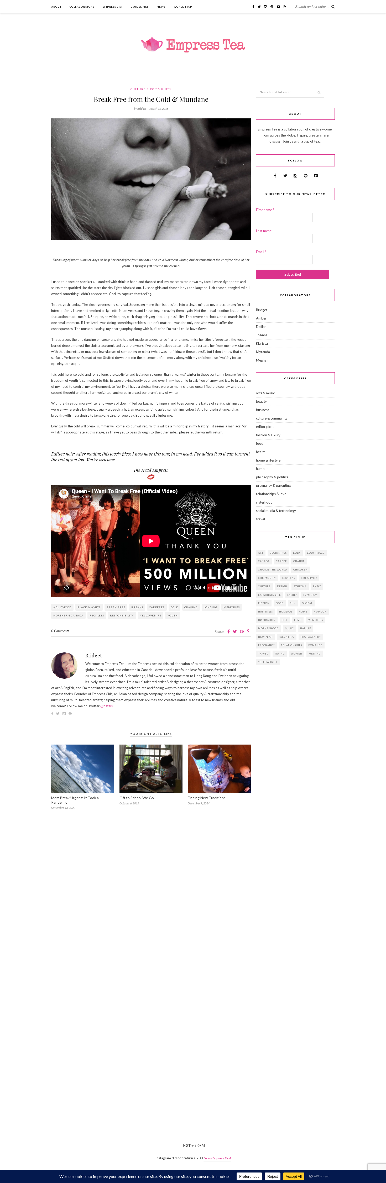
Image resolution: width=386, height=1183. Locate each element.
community (267, 578)
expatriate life (269, 594)
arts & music (265, 393)
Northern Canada (68, 615)
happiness (265, 611)
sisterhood (264, 502)
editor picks (265, 427)
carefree (157, 607)
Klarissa (262, 343)
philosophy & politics (272, 477)
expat (317, 586)
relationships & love (271, 494)
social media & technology (276, 511)
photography (311, 636)
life (285, 620)
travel (260, 519)
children (300, 569)
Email (261, 252)
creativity (309, 578)
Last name (264, 231)
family (292, 594)
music (289, 628)
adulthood (62, 607)
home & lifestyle (268, 460)
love (297, 620)
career (281, 561)
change (299, 561)
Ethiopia (300, 586)
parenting (286, 636)
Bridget (93, 655)
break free (116, 607)
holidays (286, 611)
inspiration (266, 620)
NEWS (161, 6)
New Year (265, 636)
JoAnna (262, 335)
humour (262, 469)
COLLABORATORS (82, 6)
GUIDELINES (140, 6)
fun (293, 603)
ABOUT (56, 6)
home (303, 611)
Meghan (262, 360)
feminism (310, 594)
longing (210, 607)
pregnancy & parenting (273, 485)
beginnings (278, 552)
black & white (89, 607)
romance (315, 645)
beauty (261, 401)
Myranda (263, 352)
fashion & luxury (268, 435)
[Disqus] (151, 891)
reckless (97, 615)
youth (172, 615)
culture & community (151, 89)
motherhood (268, 628)
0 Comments (60, 631)
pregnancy (266, 645)
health (260, 452)
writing (315, 653)
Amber (261, 318)
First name (265, 210)
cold (174, 607)
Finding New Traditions (207, 797)
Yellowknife (150, 615)
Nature (305, 628)
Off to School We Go (136, 797)
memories (231, 607)
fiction (263, 603)
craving (191, 607)
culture (264, 586)
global (307, 603)
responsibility (122, 615)
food (259, 443)
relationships (291, 645)
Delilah (261, 326)
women (296, 653)
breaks (137, 607)
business (262, 410)
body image (316, 552)
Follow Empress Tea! (217, 1158)
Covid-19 (288, 578)
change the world (272, 569)
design (282, 586)
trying (280, 653)
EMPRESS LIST (112, 6)
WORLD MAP (183, 6)
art (260, 552)
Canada (264, 561)
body (297, 552)
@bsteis (106, 706)
